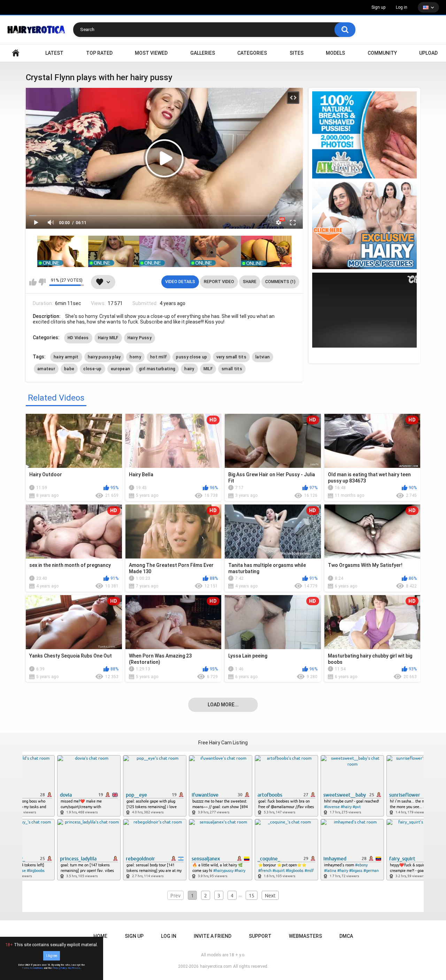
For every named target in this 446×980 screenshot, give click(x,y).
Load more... (223, 704)
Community (382, 53)
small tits (232, 368)
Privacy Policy (60, 968)
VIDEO (15, 53)
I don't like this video (42, 282)
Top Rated (99, 53)
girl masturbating (157, 368)
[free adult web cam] (164, 251)
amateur (46, 368)
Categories (252, 53)
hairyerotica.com (216, 966)
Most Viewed (151, 53)
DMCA (346, 936)
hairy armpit (66, 357)
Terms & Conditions (32, 968)
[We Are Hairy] (364, 225)
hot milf (158, 357)
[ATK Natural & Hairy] (364, 134)
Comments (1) (280, 281)
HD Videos (78, 337)
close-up (92, 368)
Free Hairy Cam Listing (223, 742)
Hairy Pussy (140, 337)
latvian (262, 357)
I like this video (33, 282)
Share (249, 281)
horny (135, 357)
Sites (296, 53)
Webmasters (305, 936)
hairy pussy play (104, 357)
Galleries (202, 53)
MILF (208, 368)
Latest (54, 53)
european (120, 368)
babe (69, 368)
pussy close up (191, 357)
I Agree (51, 956)
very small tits (231, 357)
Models (335, 53)
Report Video (219, 281)
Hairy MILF (108, 337)
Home (100, 936)
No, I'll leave (74, 968)
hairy (189, 368)
